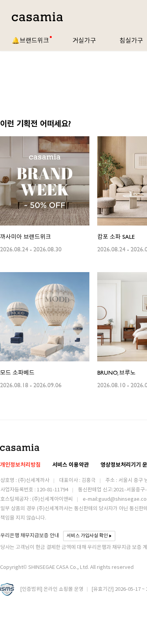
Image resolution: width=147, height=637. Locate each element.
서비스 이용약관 (70, 465)
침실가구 (131, 40)
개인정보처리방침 (20, 465)
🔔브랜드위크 (30, 40)
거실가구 (84, 40)
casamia (37, 17)
